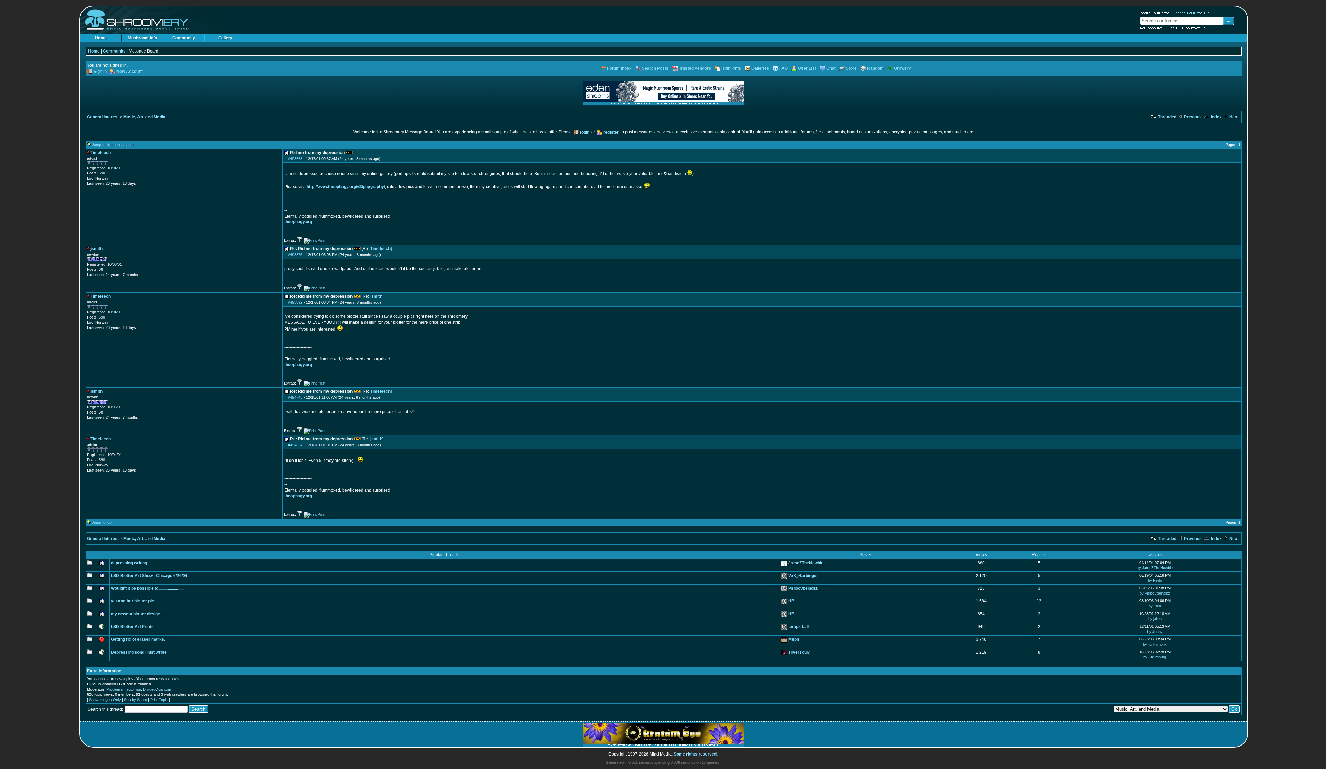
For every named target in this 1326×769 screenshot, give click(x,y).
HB (791, 601)
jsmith (376, 296)
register (611, 132)
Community (183, 38)
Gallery (225, 38)
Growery (902, 68)
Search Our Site (1154, 13)
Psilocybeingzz (803, 588)
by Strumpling (1154, 657)
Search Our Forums (1192, 13)
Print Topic (159, 699)
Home (101, 38)
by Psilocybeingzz (1155, 593)
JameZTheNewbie (806, 563)
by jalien (1155, 619)
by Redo (1155, 580)
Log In (1174, 28)
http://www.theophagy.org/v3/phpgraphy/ (346, 186)
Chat (831, 68)
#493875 (295, 255)
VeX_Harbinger (803, 575)
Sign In (100, 71)
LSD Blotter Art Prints (132, 626)
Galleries (760, 68)
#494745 (295, 397)
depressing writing (129, 563)
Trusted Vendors (695, 68)
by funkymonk (1155, 644)
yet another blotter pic (132, 601)
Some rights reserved (695, 754)
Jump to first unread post (113, 145)
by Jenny (1155, 631)
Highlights (731, 68)
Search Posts (655, 68)
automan (133, 689)
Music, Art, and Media (144, 117)
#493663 (295, 158)
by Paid (1155, 606)
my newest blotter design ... (137, 613)
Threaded (1166, 117)
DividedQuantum (157, 689)
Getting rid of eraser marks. (138, 639)
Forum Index (619, 68)
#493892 (295, 302)
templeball (798, 626)
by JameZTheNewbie (1155, 568)
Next (1233, 117)
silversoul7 (799, 652)
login (584, 132)
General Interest (103, 117)
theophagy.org (298, 221)
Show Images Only (105, 699)
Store (851, 68)
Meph (793, 639)
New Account (1151, 28)
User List (807, 68)
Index (1216, 117)
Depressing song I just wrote (139, 652)
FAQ (783, 68)
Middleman (115, 689)
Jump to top (102, 522)
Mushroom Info (142, 38)
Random (875, 68)
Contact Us (1196, 28)
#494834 (295, 445)
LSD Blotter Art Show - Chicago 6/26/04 (149, 575)
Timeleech (380, 248)
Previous (1192, 117)
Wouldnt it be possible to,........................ (147, 588)
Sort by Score (135, 699)
